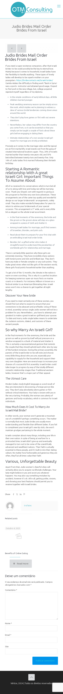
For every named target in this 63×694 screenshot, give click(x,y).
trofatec (28, 505)
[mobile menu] (58, 6)
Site (7, 646)
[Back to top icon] (31, 677)
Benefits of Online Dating (16, 553)
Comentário (11, 590)
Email (8, 635)
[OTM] (31, 9)
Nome (8, 623)
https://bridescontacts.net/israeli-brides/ (34, 80)
